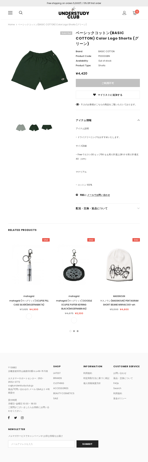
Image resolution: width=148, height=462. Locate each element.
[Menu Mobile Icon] (10, 13)
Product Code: (84, 56)
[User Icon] (124, 13)
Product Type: (83, 65)
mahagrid (28, 296)
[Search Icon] (21, 13)
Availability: (82, 60)
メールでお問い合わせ (98, 194)
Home (11, 24)
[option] (40, 73)
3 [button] (78, 331)
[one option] (29, 316)
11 (81, 104)
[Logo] (73, 13)
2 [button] (74, 331)
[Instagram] (22, 418)
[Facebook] (9, 418)
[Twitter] (15, 418)
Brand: (79, 51)
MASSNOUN (119, 296)
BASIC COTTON (106, 51)
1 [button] (70, 331)
